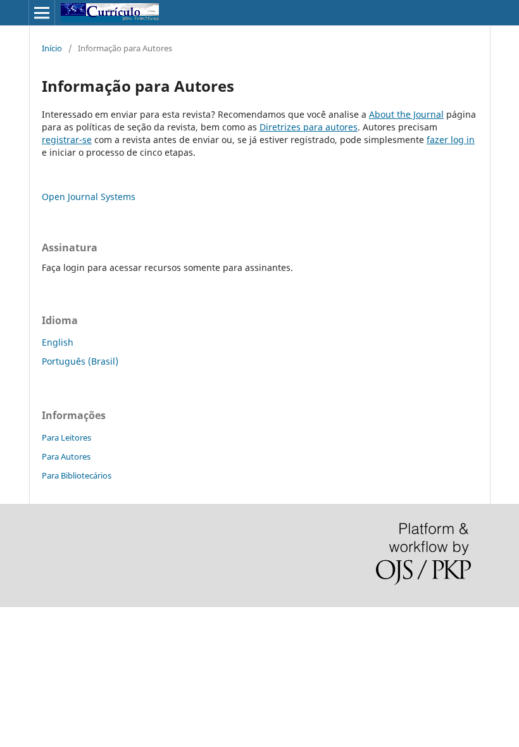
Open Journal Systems (88, 197)
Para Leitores (66, 437)
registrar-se (67, 140)
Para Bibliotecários (76, 475)
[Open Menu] (41, 12)
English (57, 342)
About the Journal (406, 114)
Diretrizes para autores (309, 127)
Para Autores (66, 456)
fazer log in (451, 140)
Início (52, 48)
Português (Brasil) (80, 361)
